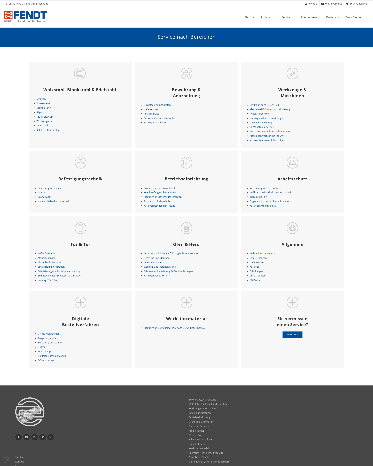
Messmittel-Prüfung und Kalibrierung (270, 109)
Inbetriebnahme (153, 262)
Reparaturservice (259, 113)
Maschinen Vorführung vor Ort (267, 135)
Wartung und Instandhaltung (160, 266)
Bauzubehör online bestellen (159, 118)
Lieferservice (43, 125)
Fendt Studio (353, 17)
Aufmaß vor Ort (46, 253)
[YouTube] (26, 437)
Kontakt (19, 461)
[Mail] (50, 437)
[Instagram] (34, 437)
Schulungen (256, 271)
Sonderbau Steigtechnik (157, 201)
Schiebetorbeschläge (200, 439)
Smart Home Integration (51, 266)
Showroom (49, 262)
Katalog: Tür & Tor (48, 280)
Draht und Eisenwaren (201, 421)
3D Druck (255, 280)
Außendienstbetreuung (262, 253)
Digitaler (52, 355)
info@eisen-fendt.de (37, 3)
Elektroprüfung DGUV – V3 (264, 105)
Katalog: (155, 122)
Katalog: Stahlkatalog (47, 130)
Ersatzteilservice (259, 258)
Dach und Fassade (199, 426)
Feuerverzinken (44, 116)
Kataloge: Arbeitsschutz (263, 205)
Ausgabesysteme (47, 338)
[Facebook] (18, 437)
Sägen (39, 112)
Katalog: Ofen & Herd (155, 275)
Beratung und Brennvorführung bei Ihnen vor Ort (171, 253)
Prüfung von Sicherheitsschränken (163, 196)
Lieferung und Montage (156, 258)
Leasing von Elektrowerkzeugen (267, 118)
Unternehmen (308, 17)
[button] (6, 459)
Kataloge (254, 266)
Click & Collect (257, 275)
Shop (248, 17)
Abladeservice (151, 113)
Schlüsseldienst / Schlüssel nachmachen (60, 275)
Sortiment (266, 17)
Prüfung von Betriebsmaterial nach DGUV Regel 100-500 (174, 327)
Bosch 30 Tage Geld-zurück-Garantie (270, 131)
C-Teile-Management (49, 333)
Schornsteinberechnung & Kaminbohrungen (168, 271)
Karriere (331, 17)
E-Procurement (46, 360)
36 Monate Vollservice (262, 127)
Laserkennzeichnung (261, 122)
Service (286, 17)
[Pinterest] (42, 437)
